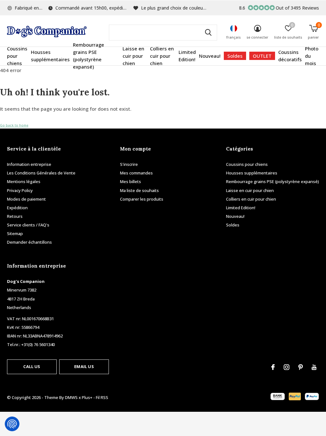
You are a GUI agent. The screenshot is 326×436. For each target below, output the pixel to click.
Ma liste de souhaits (139, 190)
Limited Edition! (187, 56)
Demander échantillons (29, 242)
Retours (15, 216)
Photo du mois (311, 56)
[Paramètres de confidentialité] (12, 424)
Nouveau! (210, 56)
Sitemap (15, 233)
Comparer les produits (141, 199)
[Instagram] (286, 367)
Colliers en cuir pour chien (162, 56)
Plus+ (87, 397)
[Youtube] (314, 367)
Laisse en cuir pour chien (133, 56)
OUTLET (262, 56)
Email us (84, 366)
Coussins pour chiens (17, 56)
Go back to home (14, 125)
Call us (31, 366)
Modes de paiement (26, 199)
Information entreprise (29, 164)
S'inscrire (129, 164)
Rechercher (208, 33)
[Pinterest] (300, 367)
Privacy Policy (20, 190)
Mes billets (130, 181)
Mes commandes (136, 173)
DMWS (71, 397)
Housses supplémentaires (50, 56)
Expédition (17, 208)
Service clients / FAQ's (28, 225)
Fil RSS (102, 397)
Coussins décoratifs (290, 56)
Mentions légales (23, 181)
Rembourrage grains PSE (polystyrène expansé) (88, 56)
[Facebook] (273, 367)
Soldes (235, 56)
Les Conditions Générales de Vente (41, 173)
